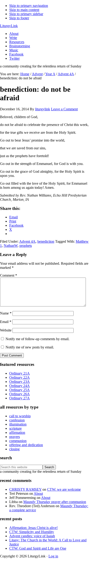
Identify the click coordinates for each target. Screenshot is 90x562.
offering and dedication (26, 445)
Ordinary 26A (19, 394)
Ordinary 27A (19, 398)
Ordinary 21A (19, 373)
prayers (14, 437)
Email (5, 322)
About (38, 493)
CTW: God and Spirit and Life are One (37, 548)
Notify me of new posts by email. (30, 347)
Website (6, 330)
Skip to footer (19, 18)
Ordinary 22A (19, 377)
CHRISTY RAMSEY (25, 489)
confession (17, 420)
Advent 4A (27, 241)
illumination (18, 424)
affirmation (17, 432)
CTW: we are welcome (64, 489)
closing (14, 449)
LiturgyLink (9, 26)
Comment (8, 275)
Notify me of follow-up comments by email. (37, 339)
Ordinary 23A (19, 382)
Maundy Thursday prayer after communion (54, 502)
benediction (45, 241)
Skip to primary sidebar (26, 14)
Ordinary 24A (19, 386)
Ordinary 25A (19, 390)
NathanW (11, 246)
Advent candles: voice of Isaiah (32, 536)
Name (6, 313)
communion (18, 441)
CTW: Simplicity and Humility (31, 532)
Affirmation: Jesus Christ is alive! (33, 528)
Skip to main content (24, 10)
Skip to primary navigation (28, 6)
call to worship (20, 416)
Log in (53, 556)
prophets (25, 246)
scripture (15, 428)
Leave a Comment (64, 109)
